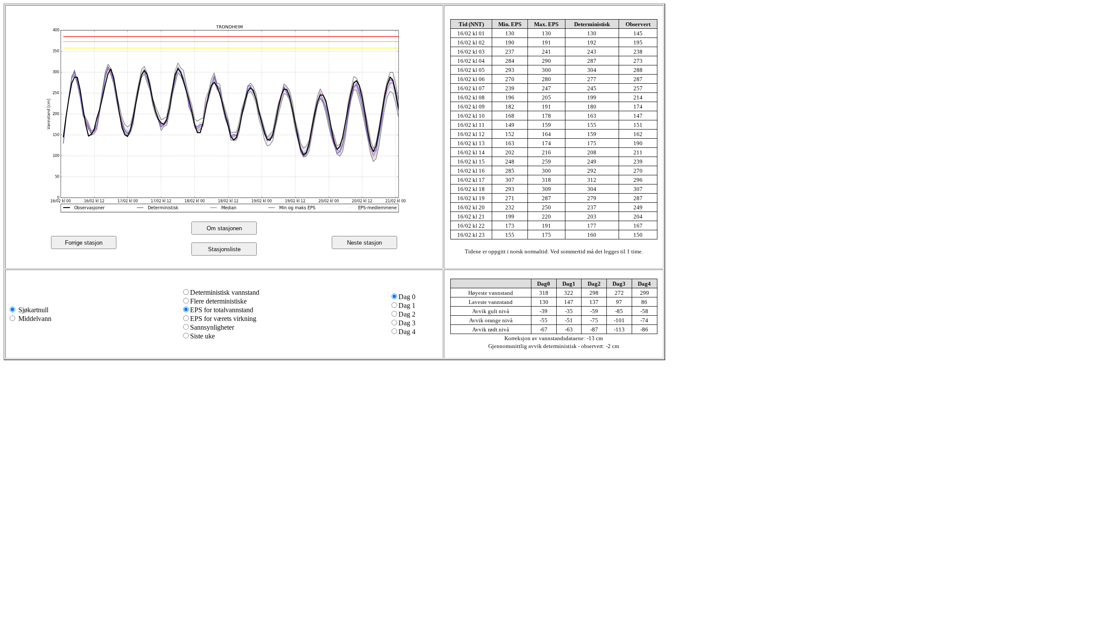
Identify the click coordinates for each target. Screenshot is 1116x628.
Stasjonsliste (224, 249)
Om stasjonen (224, 228)
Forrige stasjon (83, 242)
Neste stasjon (364, 242)
